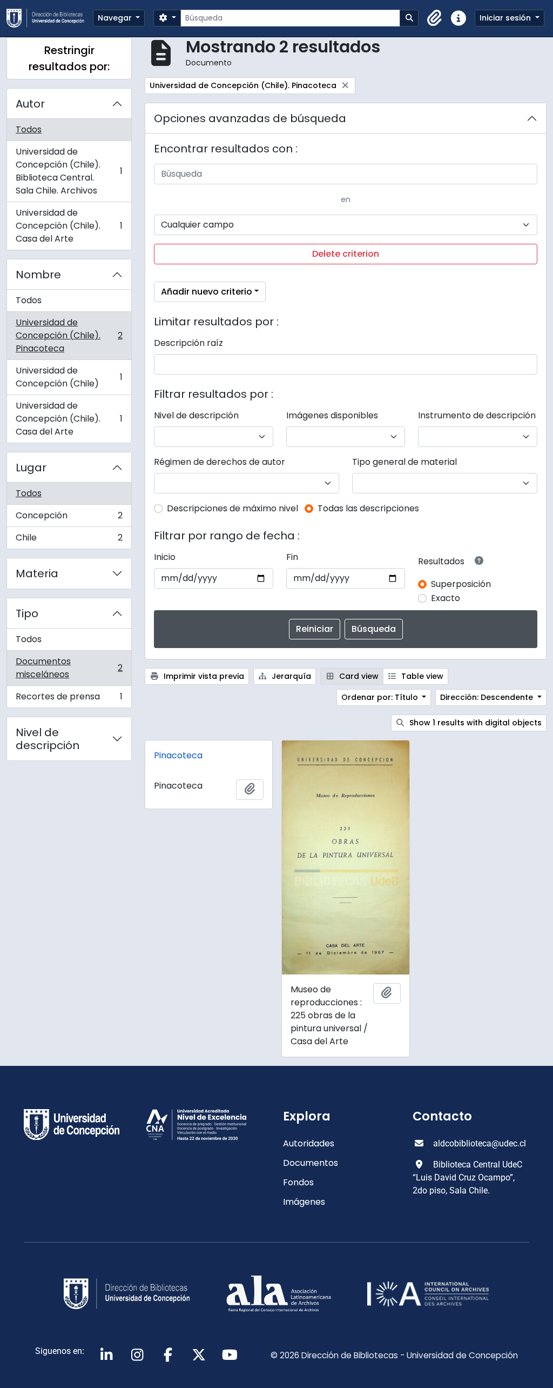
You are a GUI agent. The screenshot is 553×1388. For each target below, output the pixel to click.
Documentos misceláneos (69, 667)
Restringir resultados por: (69, 58)
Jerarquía (290, 676)
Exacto (445, 598)
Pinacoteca (178, 755)
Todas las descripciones (368, 508)
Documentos (310, 1163)
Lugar (31, 467)
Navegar (116, 17)
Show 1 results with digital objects (474, 722)
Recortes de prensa (69, 699)
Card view (358, 676)
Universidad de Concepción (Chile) (69, 377)
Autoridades (308, 1143)
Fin (292, 557)
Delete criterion (345, 254)
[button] (435, 18)
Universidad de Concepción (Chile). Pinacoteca (69, 335)
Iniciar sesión (506, 17)
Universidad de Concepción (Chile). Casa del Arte (69, 225)
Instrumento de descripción (477, 415)
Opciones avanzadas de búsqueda (250, 118)
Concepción (69, 518)
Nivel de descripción (47, 739)
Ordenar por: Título (380, 697)
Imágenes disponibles (332, 415)
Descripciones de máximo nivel (232, 508)
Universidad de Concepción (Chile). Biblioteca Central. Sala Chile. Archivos (69, 171)
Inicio (165, 557)
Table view (421, 676)
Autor (30, 103)
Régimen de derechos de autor (219, 462)
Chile (69, 540)
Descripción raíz (188, 343)
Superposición (461, 584)
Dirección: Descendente (487, 697)
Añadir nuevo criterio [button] (206, 291)
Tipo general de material (404, 462)
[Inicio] (49, 18)
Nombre (38, 274)
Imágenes (304, 1202)
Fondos (298, 1182)
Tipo (27, 613)
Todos (29, 129)
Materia (37, 573)
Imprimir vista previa (202, 676)
